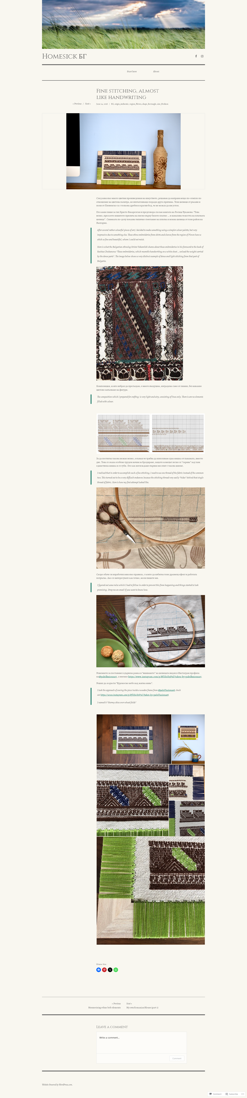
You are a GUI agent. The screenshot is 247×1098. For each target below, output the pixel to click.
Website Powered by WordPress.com (57, 1084)
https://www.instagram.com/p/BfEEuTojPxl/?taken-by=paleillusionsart (164, 676)
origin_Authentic (122, 104)
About (156, 71)
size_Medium (162, 104)
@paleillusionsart (108, 676)
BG (112, 104)
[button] (123, 433)
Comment (176, 1058)
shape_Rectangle (149, 104)
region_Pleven (135, 104)
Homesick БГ (64, 56)
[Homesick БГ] (123, 24)
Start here (132, 71)
